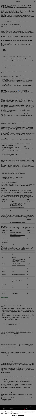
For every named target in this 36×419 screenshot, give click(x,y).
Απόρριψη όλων (15, 415)
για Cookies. (18, 413)
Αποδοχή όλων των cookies (21, 415)
